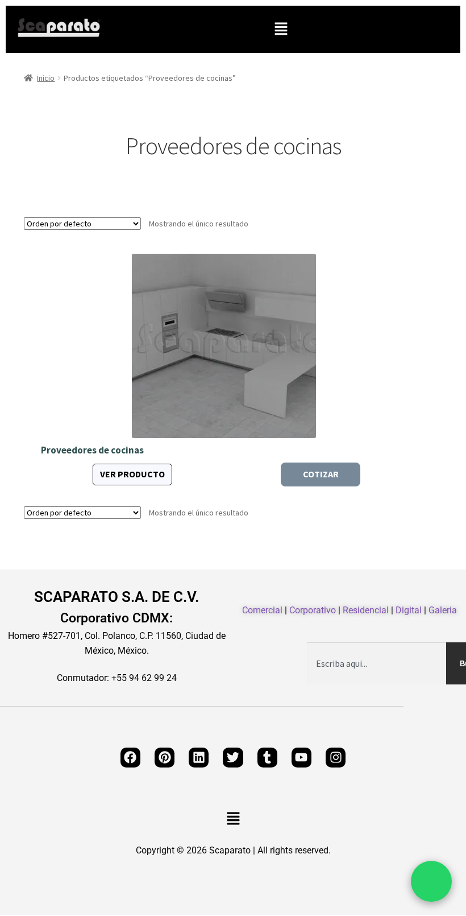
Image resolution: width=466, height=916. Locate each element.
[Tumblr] (267, 758)
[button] (280, 29)
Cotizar (321, 474)
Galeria (442, 610)
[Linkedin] (199, 758)
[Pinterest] (164, 758)
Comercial (262, 610)
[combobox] (376, 663)
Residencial (366, 610)
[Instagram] (336, 758)
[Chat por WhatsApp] (431, 881)
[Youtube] (301, 758)
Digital (409, 610)
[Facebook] (130, 758)
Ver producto (132, 474)
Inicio (46, 78)
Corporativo (312, 610)
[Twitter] (233, 758)
